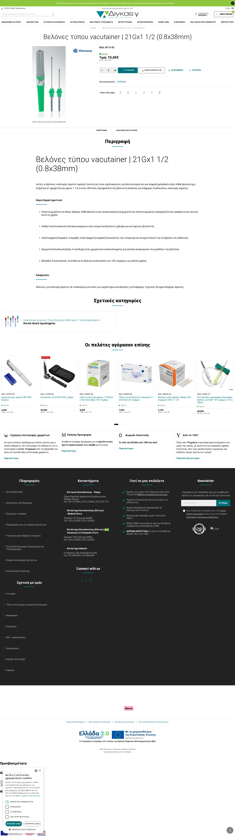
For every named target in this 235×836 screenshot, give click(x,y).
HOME (93, 28)
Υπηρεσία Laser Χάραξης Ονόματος (23, 535)
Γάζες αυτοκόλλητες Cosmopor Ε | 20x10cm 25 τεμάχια (136, 398)
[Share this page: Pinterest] (136, 92)
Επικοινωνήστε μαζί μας (18, 571)
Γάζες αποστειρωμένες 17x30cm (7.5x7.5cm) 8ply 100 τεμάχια (96, 398)
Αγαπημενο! (176, 70)
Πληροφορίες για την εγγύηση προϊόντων (26, 524)
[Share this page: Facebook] (120, 92)
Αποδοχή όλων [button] (14, 824)
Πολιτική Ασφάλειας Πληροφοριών (153, 722)
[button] (116, 424)
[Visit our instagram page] (88, 580)
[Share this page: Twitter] (128, 92)
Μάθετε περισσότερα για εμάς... (152, 494)
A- (2, 781)
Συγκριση (196, 70)
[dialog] (23, 800)
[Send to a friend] (160, 92)
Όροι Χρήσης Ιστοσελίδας (100, 722)
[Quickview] (33, 375)
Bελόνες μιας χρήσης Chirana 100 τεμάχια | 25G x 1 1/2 (174, 398)
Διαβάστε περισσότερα (30, 796)
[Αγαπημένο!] (33, 381)
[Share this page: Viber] (152, 92)
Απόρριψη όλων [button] (32, 824)
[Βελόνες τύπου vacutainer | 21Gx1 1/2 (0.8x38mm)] (49, 81)
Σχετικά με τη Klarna (16, 513)
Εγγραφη (223, 503)
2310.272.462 (9, 8)
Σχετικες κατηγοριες (126, 130)
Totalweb (127, 752)
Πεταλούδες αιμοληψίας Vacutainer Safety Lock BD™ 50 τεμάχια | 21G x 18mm (215, 400)
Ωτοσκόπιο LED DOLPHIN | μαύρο (57, 397)
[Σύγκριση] (33, 388)
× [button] (40, 771)
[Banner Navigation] (231, 389)
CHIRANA (121, 81)
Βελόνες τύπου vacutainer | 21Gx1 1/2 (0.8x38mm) (123, 28)
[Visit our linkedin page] (92, 580)
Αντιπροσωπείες (14, 492)
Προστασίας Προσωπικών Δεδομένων (202, 517)
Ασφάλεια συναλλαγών (124, 722)
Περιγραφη (101, 130)
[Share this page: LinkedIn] (144, 92)
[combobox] (36, 770)
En (232, 8)
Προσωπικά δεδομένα (75, 722)
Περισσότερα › (11, 458)
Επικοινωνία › (21, 8)
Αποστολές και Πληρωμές (19, 503)
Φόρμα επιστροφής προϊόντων (21, 560)
